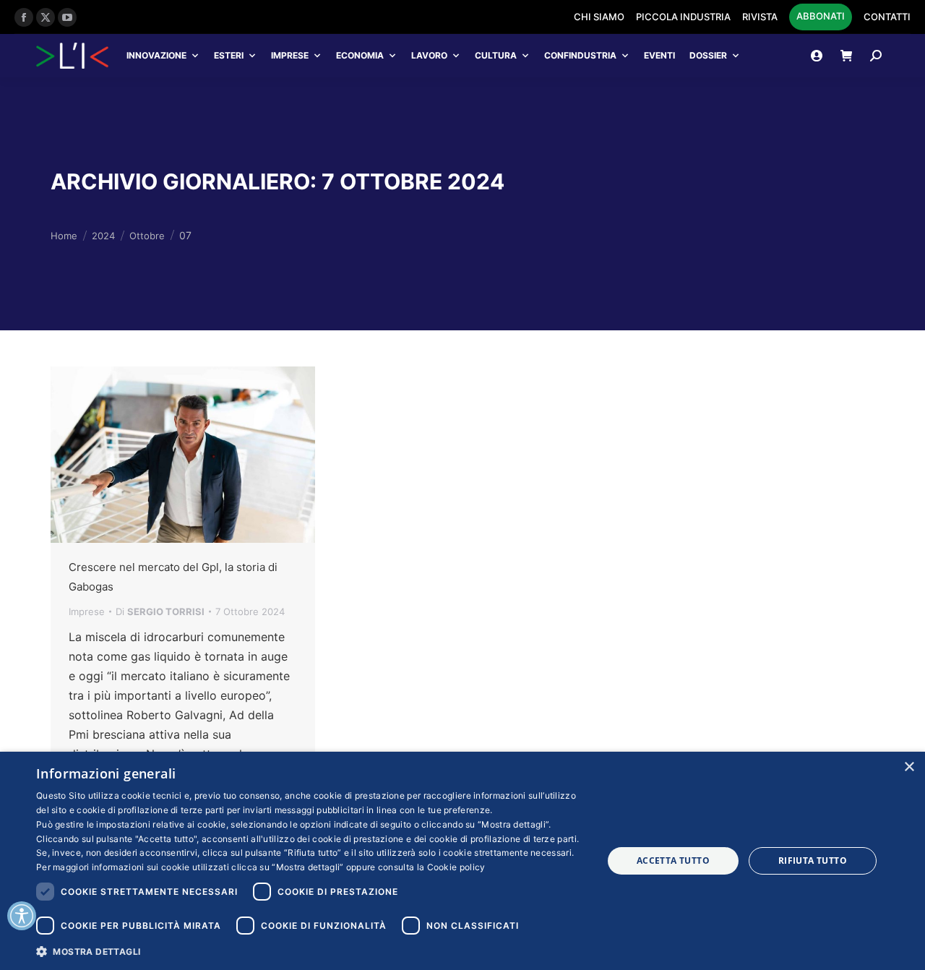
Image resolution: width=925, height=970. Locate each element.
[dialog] (462, 861)
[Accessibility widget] (21, 915)
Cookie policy (456, 867)
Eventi (659, 55)
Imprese (290, 55)
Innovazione (156, 55)
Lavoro (429, 55)
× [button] (908, 767)
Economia (360, 55)
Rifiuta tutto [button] (812, 860)
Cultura (496, 55)
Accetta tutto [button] (673, 860)
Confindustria (580, 55)
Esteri (229, 55)
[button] (311, 951)
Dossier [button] (708, 55)
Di (160, 611)
